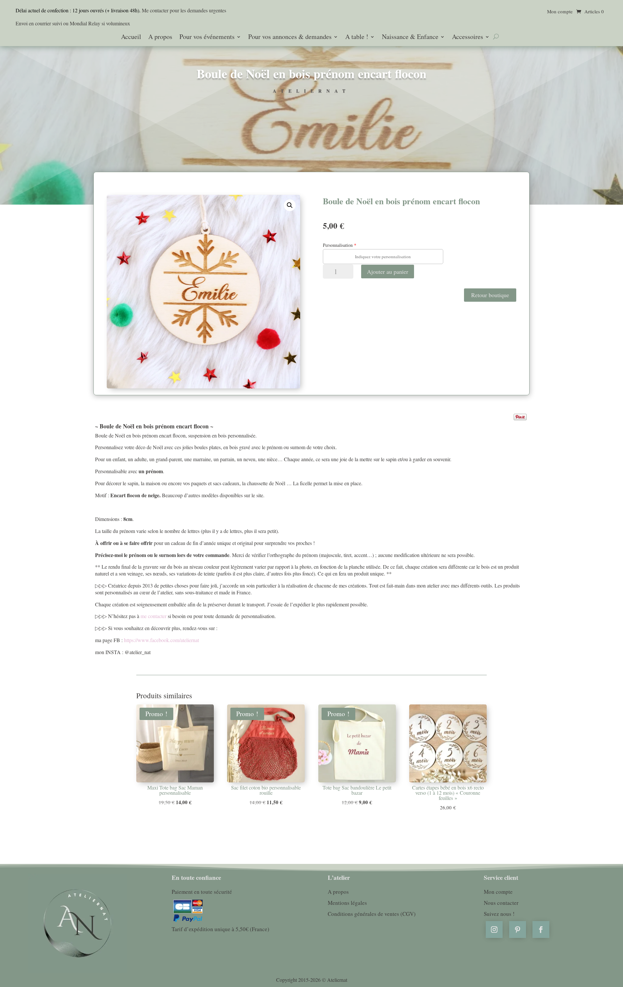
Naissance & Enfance (410, 37)
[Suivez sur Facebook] (540, 929)
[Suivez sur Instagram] (494, 929)
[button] (290, 205)
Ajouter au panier (387, 271)
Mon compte (560, 12)
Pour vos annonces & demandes (290, 37)
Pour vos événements (207, 37)
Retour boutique (490, 295)
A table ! (356, 37)
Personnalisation (338, 245)
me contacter (152, 616)
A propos (160, 37)
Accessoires (467, 37)
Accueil (131, 37)
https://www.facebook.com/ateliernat (161, 640)
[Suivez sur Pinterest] (517, 929)
